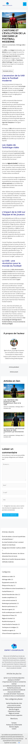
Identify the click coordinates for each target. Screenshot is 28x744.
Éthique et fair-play (7, 585)
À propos (14, 723)
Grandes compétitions (8, 597)
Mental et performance (8, 606)
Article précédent (14, 367)
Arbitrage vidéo (20, 45)
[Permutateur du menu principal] (25, 4)
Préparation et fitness (8, 615)
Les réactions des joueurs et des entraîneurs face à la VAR (12, 402)
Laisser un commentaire (8, 45)
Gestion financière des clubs (10, 594)
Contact (14, 729)
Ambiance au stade (7, 576)
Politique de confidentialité (14, 725)
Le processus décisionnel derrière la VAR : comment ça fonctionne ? (14, 431)
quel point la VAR (19, 153)
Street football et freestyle (9, 624)
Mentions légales (14, 727)
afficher (11, 71)
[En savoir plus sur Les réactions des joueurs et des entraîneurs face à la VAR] (14, 391)
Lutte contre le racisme (8, 600)
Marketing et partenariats (9, 603)
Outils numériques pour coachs (11, 612)
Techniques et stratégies (9, 627)
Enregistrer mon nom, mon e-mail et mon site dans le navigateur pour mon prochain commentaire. (13, 508)
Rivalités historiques (7, 621)
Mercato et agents (7, 609)
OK (19, 743)
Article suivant (14, 372)
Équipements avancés (8, 582)
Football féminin (6, 591)
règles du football (12, 163)
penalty (4, 138)
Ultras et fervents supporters (10, 633)
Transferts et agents (7, 630)
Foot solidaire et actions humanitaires (12, 588)
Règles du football (7, 618)
